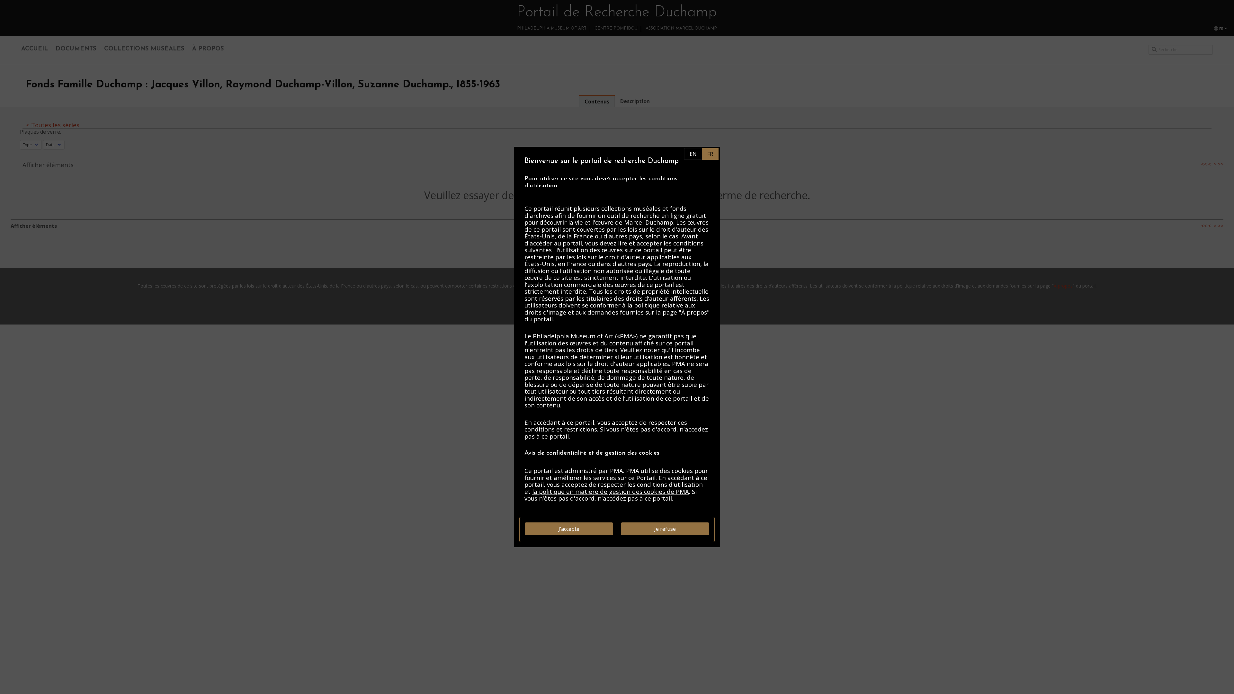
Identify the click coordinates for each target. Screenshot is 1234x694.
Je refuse (665, 528)
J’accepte (569, 528)
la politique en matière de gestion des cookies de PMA (610, 491)
